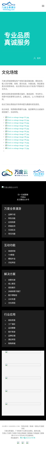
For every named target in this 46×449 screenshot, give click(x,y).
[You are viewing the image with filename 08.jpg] (17, 137)
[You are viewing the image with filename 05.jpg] (17, 128)
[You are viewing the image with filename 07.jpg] (17, 134)
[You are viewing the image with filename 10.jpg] (17, 142)
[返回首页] (8, 6)
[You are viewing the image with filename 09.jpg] (17, 140)
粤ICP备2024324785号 (27, 438)
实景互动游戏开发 (23, 383)
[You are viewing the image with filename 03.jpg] (17, 123)
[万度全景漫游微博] (23, 443)
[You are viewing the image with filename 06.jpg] (17, 131)
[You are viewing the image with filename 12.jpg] (17, 148)
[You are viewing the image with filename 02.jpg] (17, 120)
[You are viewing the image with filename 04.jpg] (17, 126)
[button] (43, 6)
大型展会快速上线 (23, 370)
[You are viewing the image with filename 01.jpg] (17, 117)
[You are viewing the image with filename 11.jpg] (17, 145)
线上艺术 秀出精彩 (23, 409)
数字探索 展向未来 (23, 357)
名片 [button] (39, 58)
